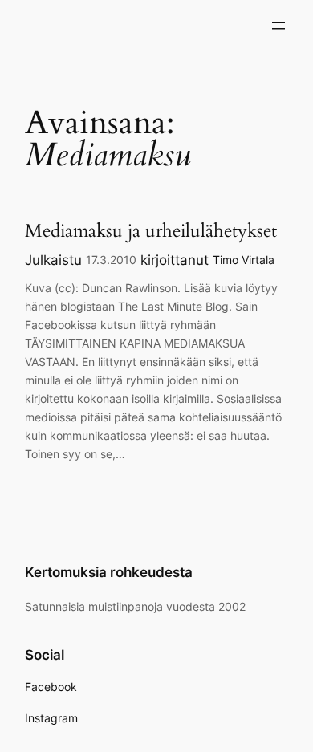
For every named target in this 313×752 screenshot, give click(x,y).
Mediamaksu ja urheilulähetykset (151, 231)
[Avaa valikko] (278, 25)
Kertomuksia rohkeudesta (109, 572)
